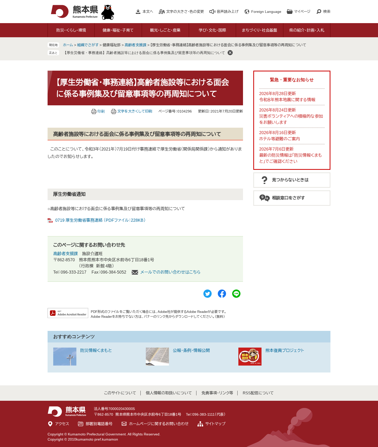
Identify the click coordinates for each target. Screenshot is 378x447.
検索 (326, 12)
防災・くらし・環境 (71, 30)
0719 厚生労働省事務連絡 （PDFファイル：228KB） (100, 220)
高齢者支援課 (135, 45)
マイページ (302, 12)
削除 (230, 52)
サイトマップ (215, 424)
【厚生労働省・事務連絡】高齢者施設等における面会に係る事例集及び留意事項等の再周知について (144, 53)
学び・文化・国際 (212, 30)
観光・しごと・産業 (165, 30)
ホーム (68, 45)
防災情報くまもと (96, 350)
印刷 (101, 111)
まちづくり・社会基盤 (259, 30)
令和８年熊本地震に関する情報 (287, 100)
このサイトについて (120, 393)
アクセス (62, 424)
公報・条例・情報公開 (191, 350)
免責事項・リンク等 (217, 393)
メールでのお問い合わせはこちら (170, 272)
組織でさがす (87, 45)
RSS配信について (258, 393)
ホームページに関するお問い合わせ (159, 424)
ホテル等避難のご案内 (279, 139)
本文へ (147, 12)
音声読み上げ (227, 12)
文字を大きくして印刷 (134, 111)
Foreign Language (266, 12)
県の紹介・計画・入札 (306, 30)
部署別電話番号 (99, 424)
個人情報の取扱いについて (169, 393)
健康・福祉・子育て (118, 30)
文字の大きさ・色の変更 (185, 12)
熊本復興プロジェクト (284, 350)
